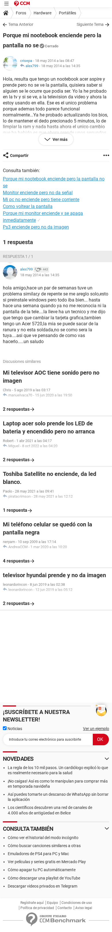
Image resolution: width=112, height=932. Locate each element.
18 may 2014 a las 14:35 (60, 66)
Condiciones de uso (76, 903)
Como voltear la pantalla (28, 206)
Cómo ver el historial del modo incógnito (43, 837)
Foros (21, 13)
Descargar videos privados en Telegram (42, 886)
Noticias (14, 728)
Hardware (42, 13)
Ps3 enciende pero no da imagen (36, 227)
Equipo (52, 903)
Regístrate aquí (32, 903)
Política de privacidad (37, 908)
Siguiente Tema (90, 24)
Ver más (59, 139)
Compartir (19, 155)
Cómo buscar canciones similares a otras (44, 845)
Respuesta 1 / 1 (18, 256)
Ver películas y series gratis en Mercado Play (47, 861)
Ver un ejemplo (96, 728)
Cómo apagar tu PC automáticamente (42, 869)
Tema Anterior (20, 24)
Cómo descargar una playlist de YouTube (44, 878)
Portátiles (67, 13)
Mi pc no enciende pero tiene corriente (41, 199)
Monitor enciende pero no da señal (38, 192)
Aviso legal (83, 908)
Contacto (64, 908)
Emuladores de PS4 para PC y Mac (38, 853)
